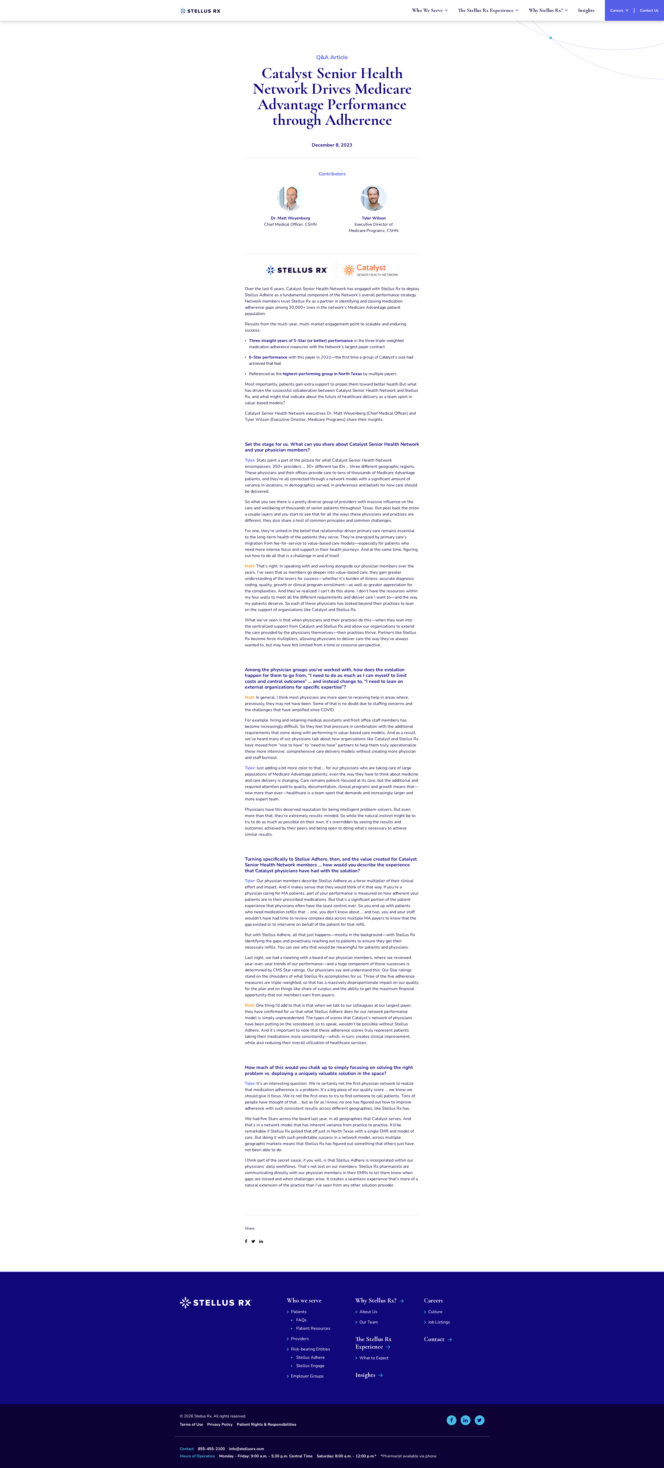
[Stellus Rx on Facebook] (452, 1420)
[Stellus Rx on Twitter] (480, 1420)
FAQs (301, 1320)
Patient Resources (313, 1328)
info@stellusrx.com (246, 1448)
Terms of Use (191, 1424)
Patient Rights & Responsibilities (266, 1424)
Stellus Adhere (310, 1357)
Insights (365, 1375)
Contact (434, 1339)
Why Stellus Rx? (375, 1300)
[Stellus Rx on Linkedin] (466, 1420)
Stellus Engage (310, 1366)
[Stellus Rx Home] (200, 11)
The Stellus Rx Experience (373, 1342)
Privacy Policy (220, 1424)
